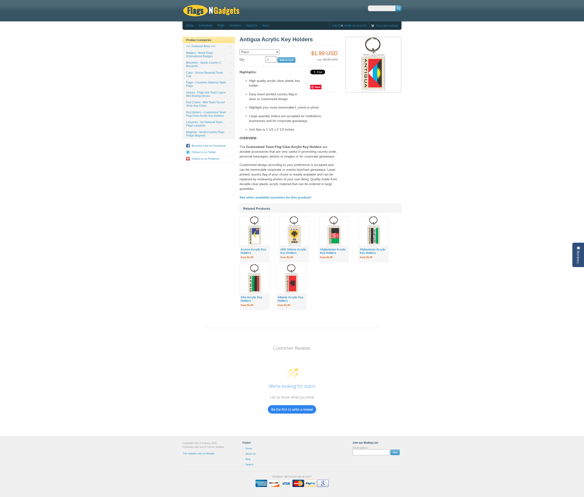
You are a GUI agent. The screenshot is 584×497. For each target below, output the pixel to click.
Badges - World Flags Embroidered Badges (199, 54)
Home (190, 25)
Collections (206, 25)
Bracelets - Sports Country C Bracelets (203, 64)
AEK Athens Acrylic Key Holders (293, 251)
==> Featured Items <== (201, 46)
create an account (355, 25)
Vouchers (235, 25)
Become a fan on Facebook (209, 145)
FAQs (221, 25)
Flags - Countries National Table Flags (206, 84)
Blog (247, 459)
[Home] (211, 14)
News (265, 25)
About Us (251, 25)
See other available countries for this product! (275, 197)
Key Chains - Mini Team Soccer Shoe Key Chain (205, 104)
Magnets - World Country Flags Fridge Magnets (205, 134)
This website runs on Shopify (198, 453)
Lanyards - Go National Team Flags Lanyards (204, 124)
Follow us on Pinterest (205, 158)
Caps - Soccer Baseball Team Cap (204, 74)
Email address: (360, 447)
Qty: (242, 59)
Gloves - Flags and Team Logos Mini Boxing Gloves (205, 94)
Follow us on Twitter (204, 152)
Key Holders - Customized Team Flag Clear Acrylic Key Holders (206, 114)
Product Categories (198, 40)
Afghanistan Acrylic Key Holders (333, 251)
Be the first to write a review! (292, 409)
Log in (336, 25)
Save (318, 87)
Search (249, 464)
